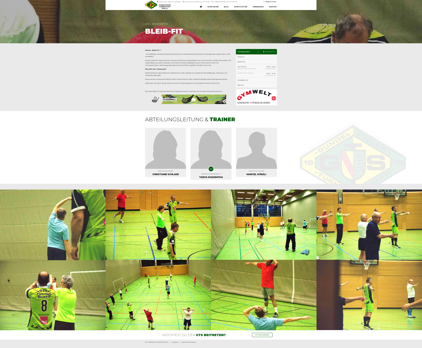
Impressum (175, 342)
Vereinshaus (258, 7)
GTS (147, 24)
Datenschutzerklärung (188, 342)
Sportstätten (240, 7)
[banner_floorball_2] (188, 99)
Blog (226, 7)
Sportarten (212, 7)
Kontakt (273, 7)
